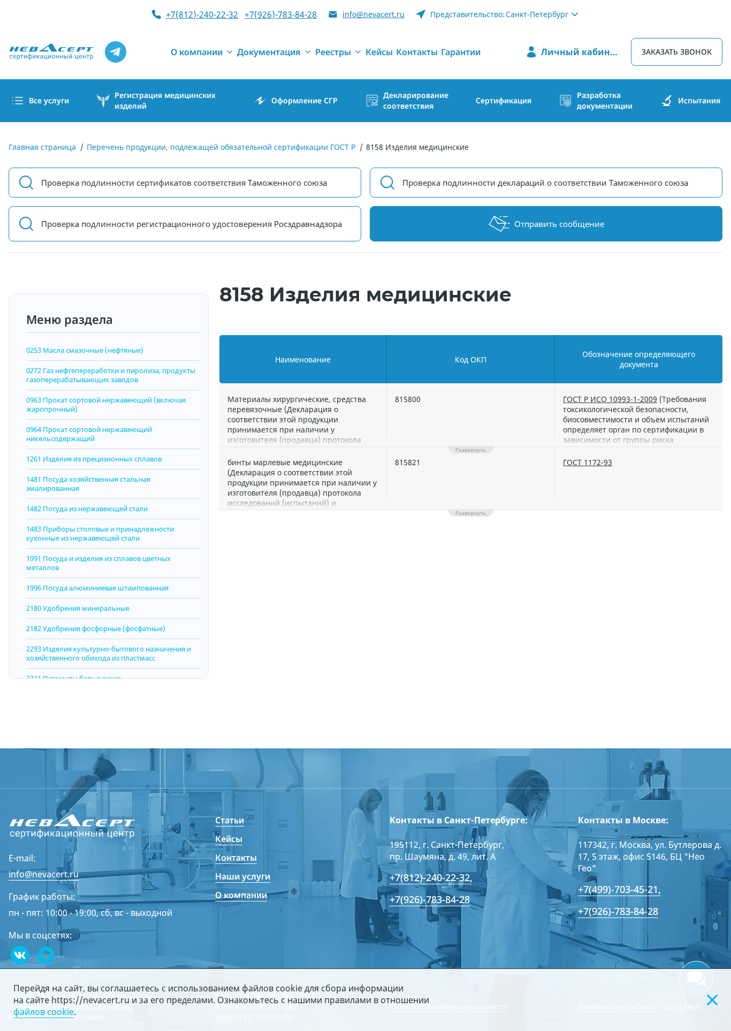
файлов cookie (43, 1012)
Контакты (236, 857)
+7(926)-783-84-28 (281, 14)
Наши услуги (242, 876)
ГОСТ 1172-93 (587, 462)
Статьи (229, 820)
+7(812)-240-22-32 (202, 14)
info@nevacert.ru (373, 14)
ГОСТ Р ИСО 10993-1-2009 (610, 399)
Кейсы (228, 839)
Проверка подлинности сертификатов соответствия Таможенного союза (184, 182)
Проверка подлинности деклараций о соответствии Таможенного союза (545, 182)
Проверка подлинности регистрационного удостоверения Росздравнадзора (191, 223)
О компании (241, 895)
